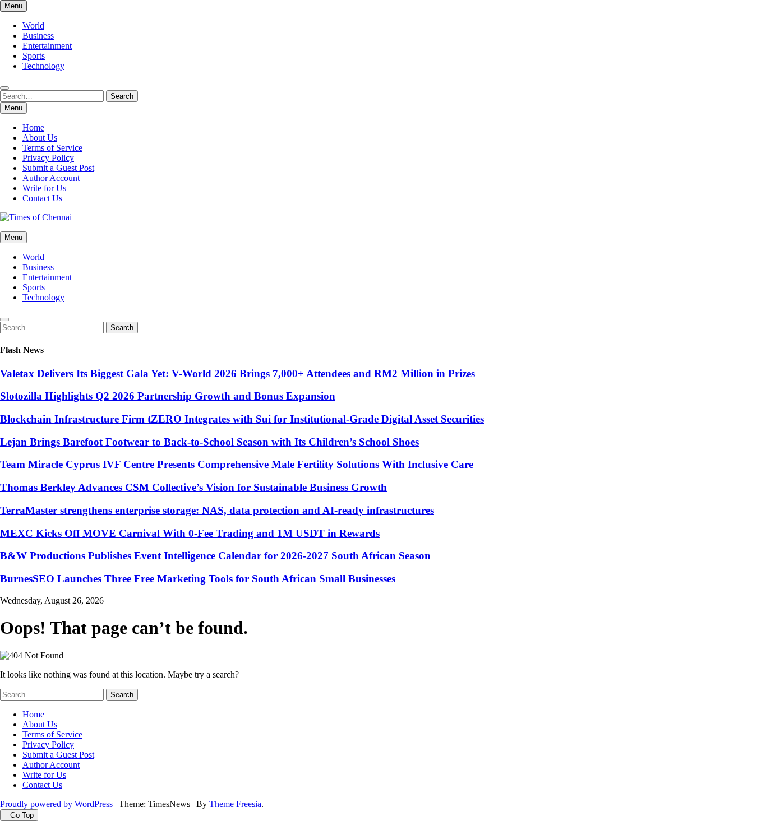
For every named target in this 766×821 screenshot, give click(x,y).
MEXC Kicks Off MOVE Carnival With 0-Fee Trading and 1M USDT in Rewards (190, 533)
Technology (43, 66)
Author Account (51, 178)
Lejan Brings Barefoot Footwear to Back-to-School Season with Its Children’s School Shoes (209, 442)
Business (38, 35)
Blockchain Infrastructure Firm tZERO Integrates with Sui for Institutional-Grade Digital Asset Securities (242, 419)
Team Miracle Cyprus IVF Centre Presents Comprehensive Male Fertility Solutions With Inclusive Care (236, 464)
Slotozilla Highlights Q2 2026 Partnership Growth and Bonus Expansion (167, 396)
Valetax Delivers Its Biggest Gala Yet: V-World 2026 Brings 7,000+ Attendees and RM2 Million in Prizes (239, 373)
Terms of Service (52, 147)
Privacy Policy (48, 158)
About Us (39, 137)
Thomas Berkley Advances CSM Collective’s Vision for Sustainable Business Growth (193, 487)
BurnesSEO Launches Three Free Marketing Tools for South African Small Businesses (197, 579)
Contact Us (42, 198)
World (33, 25)
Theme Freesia (235, 804)
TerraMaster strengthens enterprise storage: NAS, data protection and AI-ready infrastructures (217, 510)
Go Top (22, 815)
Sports (33, 56)
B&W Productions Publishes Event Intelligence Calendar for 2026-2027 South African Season (215, 556)
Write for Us (44, 188)
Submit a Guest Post (58, 168)
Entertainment (47, 45)
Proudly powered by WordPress (56, 804)
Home (33, 127)
